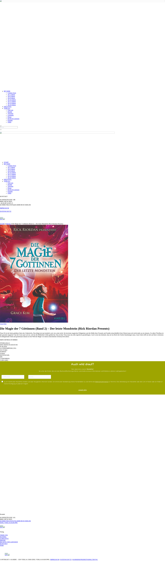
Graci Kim (3, 324)
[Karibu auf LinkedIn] (5, 219)
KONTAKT (4, 544)
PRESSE (3, 540)
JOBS (9, 122)
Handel (10, 112)
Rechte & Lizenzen (13, 119)
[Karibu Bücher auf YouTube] (4, 219)
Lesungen (11, 115)
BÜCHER (7, 91)
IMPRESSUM (4, 208)
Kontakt (10, 120)
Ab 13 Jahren (12, 101)
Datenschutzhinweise (101, 382)
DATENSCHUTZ (5, 211)
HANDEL (3, 537)
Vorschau (10, 113)
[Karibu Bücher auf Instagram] (1, 219)
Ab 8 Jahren (11, 98)
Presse (9, 117)
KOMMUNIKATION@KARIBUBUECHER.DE (15, 521)
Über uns (10, 110)
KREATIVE (7, 106)
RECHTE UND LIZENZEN (9, 542)
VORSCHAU (4, 538)
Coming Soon (12, 93)
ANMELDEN (82, 390)
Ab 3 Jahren (11, 94)
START (6, 162)
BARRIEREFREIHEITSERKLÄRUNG (85, 559)
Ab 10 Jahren (12, 100)
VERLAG (7, 108)
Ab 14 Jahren (12, 103)
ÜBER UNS (4, 535)
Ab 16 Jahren (12, 105)
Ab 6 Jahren (11, 96)
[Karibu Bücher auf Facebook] (2, 219)
